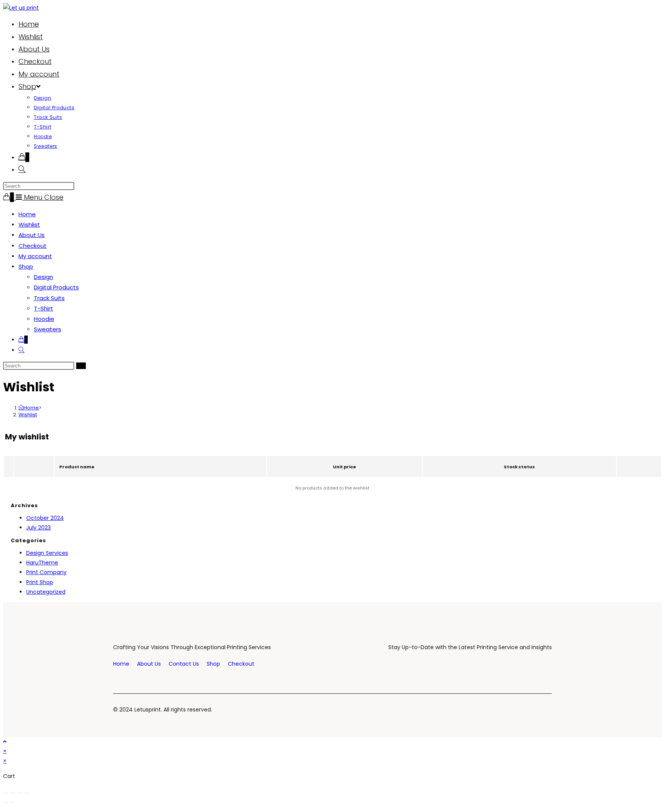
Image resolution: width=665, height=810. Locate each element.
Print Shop (39, 582)
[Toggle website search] (21, 169)
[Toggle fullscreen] (12, 793)
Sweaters (47, 329)
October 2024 (45, 518)
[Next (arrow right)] (12, 802)
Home (27, 214)
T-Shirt (43, 308)
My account (35, 256)
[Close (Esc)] (26, 793)
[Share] (19, 793)
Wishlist (29, 224)
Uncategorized (45, 592)
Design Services (47, 553)
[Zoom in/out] (5, 793)
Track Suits (49, 298)
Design (43, 277)
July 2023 (38, 527)
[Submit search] (81, 365)
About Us (31, 235)
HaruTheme (42, 562)
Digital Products (56, 287)
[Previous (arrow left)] (5, 802)
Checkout (32, 246)
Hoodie (44, 319)
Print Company (46, 572)
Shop (25, 266)
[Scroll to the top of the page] (5, 741)
